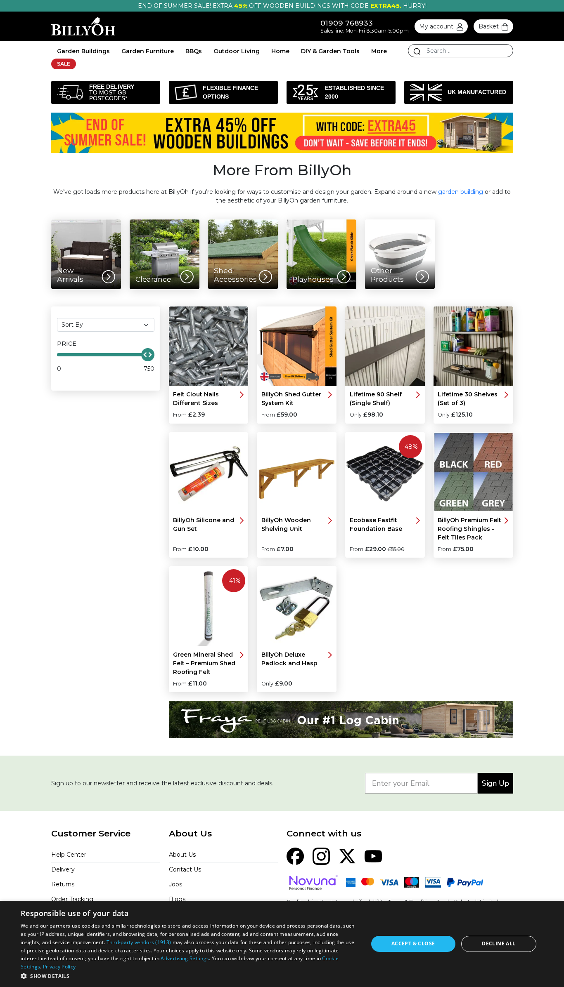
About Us (182, 854)
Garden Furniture (147, 51)
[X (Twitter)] (347, 855)
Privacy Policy (59, 966)
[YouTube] (373, 855)
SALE (63, 64)
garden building (460, 192)
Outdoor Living (236, 51)
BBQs (193, 51)
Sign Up (495, 783)
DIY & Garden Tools (330, 51)
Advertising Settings (185, 958)
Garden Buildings (83, 51)
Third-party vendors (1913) (139, 942)
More (379, 51)
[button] (189, 976)
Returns (62, 884)
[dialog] (282, 944)
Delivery (63, 869)
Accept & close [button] (413, 943)
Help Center (68, 854)
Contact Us (185, 869)
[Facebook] (295, 855)
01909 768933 (346, 23)
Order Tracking (72, 899)
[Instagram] (321, 855)
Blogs (177, 899)
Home (280, 51)
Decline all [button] (498, 943)
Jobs (175, 884)
